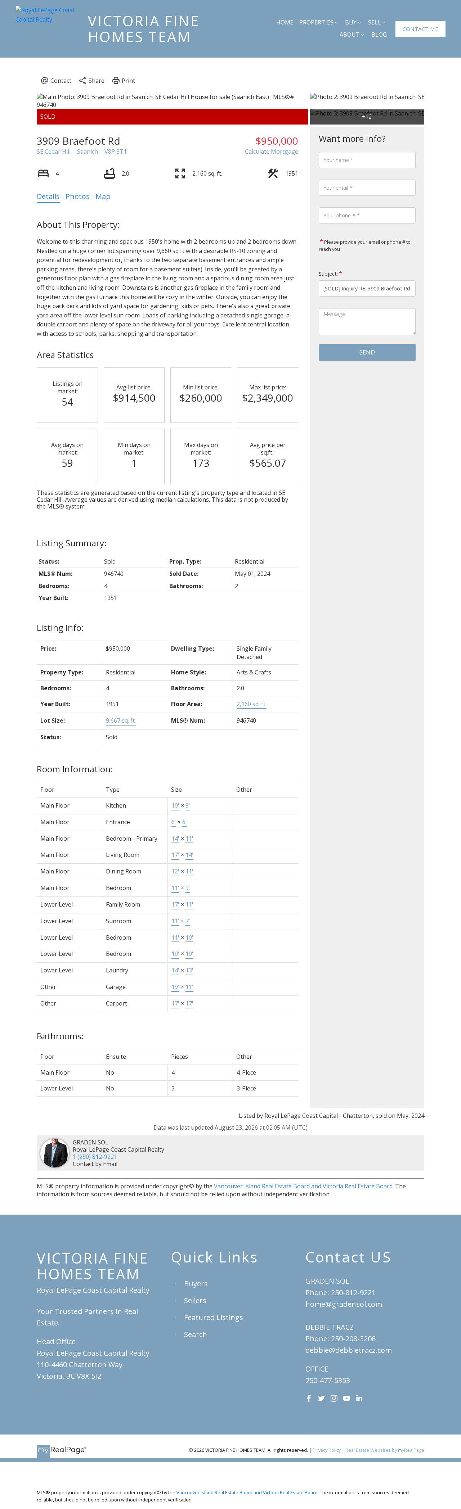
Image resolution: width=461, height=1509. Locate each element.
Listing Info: (60, 627)
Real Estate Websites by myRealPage (384, 1450)
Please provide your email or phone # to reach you (365, 245)
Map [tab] (103, 196)
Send (367, 352)
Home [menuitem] (285, 22)
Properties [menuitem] (316, 22)
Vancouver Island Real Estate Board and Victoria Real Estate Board (303, 1186)
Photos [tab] (78, 196)
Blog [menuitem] (379, 35)
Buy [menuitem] (351, 22)
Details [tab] (48, 196)
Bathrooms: (60, 1036)
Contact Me (420, 29)
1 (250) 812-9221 (95, 1157)
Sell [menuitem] (374, 22)
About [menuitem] (350, 35)
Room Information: (75, 769)
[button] (420, 29)
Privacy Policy (327, 1450)
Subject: (328, 273)
